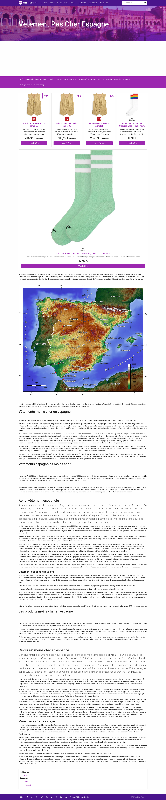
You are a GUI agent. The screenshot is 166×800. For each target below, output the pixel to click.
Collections (104, 3)
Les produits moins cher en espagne (117, 79)
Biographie (93, 3)
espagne (26, 781)
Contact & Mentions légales (79, 797)
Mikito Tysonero (30, 3)
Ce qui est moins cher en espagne (33, 85)
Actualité (82, 3)
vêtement (27, 785)
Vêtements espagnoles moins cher (63, 79)
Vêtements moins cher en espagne (34, 79)
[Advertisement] (83, 60)
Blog (25, 775)
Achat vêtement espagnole (90, 79)
